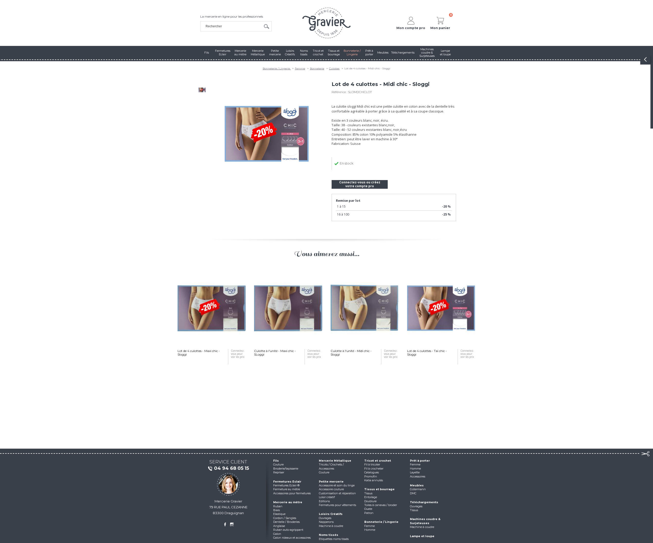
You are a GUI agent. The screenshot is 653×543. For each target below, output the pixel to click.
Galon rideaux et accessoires (292, 537)
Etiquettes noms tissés (334, 539)
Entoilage (370, 497)
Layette (415, 472)
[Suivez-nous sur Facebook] (225, 524)
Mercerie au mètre (287, 502)
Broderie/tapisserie (285, 468)
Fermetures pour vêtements (337, 505)
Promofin (370, 476)
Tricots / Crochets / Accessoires (331, 466)
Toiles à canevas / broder (380, 505)
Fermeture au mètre (286, 489)
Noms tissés (328, 535)
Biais (276, 510)
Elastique (279, 514)
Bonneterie (317, 68)
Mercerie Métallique (335, 460)
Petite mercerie (331, 481)
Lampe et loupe (422, 536)
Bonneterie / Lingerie (277, 68)
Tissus (368, 493)
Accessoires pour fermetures (292, 493)
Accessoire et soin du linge (337, 485)
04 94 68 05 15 (231, 468)
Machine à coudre (331, 526)
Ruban (277, 506)
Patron (368, 513)
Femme (300, 68)
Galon (277, 534)
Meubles (417, 485)
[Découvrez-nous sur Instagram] (232, 524)
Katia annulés (373, 480)
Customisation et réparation (337, 493)
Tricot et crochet (377, 460)
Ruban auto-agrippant (288, 530)
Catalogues (371, 472)
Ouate (368, 509)
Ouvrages (325, 518)
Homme (369, 530)
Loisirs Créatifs (331, 514)
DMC (413, 493)
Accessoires (417, 476)
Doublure (370, 501)
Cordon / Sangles (284, 518)
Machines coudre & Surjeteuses (425, 521)
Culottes (334, 68)
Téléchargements (424, 502)
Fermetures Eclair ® (286, 485)
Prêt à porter (420, 460)
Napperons (326, 522)
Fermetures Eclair (287, 481)
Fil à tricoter (372, 464)
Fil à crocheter (373, 468)
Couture (278, 464)
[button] (168, 328)
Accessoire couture (331, 489)
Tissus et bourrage (379, 489)
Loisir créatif (327, 497)
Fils (276, 460)
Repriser (278, 472)
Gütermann (418, 489)
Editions (324, 501)
